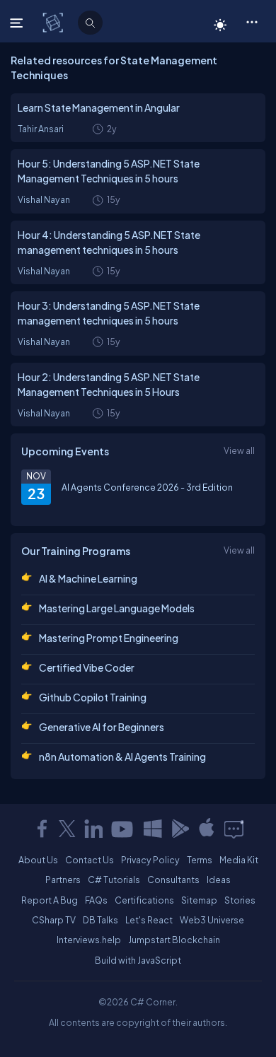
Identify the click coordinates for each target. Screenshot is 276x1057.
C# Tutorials (114, 879)
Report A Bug (49, 900)
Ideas (219, 879)
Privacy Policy (150, 859)
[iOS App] (206, 828)
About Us (38, 859)
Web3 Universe (212, 919)
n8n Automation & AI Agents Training (122, 756)
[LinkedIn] (93, 828)
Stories (239, 900)
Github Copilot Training (92, 697)
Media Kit (238, 859)
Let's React (149, 919)
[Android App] (180, 828)
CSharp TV (54, 919)
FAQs (96, 900)
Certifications (144, 900)
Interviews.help (89, 939)
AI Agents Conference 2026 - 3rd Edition (147, 487)
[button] (251, 21)
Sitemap (199, 900)
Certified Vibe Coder (86, 667)
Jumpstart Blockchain (174, 939)
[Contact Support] (233, 828)
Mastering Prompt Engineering (108, 637)
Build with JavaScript (138, 960)
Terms (199, 859)
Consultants (173, 879)
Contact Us (89, 859)
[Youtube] (123, 828)
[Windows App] (153, 828)
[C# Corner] (54, 22)
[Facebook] (41, 828)
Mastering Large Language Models (117, 608)
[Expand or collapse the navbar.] (18, 22)
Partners (63, 879)
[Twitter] (67, 828)
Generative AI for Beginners (101, 726)
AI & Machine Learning (88, 578)
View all (239, 450)
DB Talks (100, 919)
